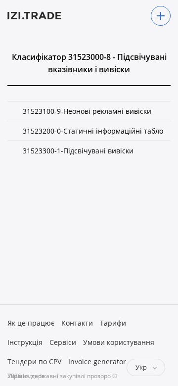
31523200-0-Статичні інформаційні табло (93, 131)
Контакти (77, 323)
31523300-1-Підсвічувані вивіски (78, 150)
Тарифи (113, 323)
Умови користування (118, 342)
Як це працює (30, 323)
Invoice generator (97, 361)
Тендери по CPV (34, 361)
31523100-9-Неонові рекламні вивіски (87, 111)
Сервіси (62, 342)
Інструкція (25, 342)
